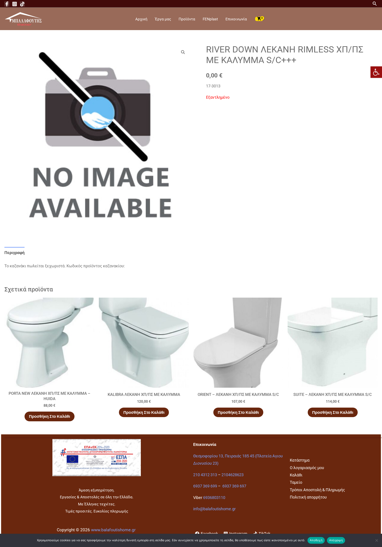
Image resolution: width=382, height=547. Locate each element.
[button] (376, 72)
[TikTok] (22, 4)
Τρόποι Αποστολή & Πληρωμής (317, 489)
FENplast (210, 19)
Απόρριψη (336, 540)
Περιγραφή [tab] (14, 252)
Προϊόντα (187, 19)
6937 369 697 (234, 486)
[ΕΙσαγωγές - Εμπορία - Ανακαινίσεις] (23, 18)
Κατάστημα (299, 460)
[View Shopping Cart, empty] (259, 19)
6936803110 (214, 497)
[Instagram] (14, 4)
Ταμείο (296, 482)
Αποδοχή (316, 540)
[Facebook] (6, 4)
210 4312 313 (205, 474)
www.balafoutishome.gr (113, 530)
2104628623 (233, 474)
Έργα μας (163, 19)
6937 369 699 (205, 486)
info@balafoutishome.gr (214, 509)
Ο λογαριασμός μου (307, 467)
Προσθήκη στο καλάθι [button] (49, 416)
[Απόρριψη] (376, 540)
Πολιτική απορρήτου (308, 497)
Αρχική (141, 19)
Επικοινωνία (236, 19)
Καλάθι (296, 475)
